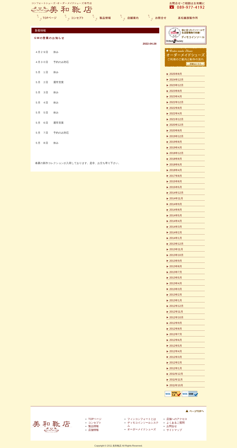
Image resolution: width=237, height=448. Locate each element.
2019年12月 (176, 136)
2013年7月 (175, 272)
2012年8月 (175, 328)
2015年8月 (175, 181)
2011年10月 (176, 385)
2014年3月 (175, 226)
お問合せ (171, 426)
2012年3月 (175, 356)
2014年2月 (175, 232)
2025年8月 (175, 73)
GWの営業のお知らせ (49, 37)
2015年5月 (175, 187)
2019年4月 (175, 147)
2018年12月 (176, 153)
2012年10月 (176, 317)
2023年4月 (175, 96)
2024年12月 (176, 79)
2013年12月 (176, 243)
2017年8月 (175, 175)
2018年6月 (175, 164)
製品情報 (93, 426)
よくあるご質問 (175, 422)
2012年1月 (175, 368)
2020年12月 (176, 124)
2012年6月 (175, 339)
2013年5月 (175, 277)
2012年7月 (175, 334)
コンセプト (94, 422)
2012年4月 (175, 351)
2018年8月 (175, 158)
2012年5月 (175, 345)
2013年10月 (176, 255)
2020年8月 (175, 130)
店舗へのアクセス (176, 418)
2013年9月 (175, 260)
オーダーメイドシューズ (141, 429)
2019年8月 (175, 141)
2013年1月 (175, 300)
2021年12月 (176, 119)
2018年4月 (175, 170)
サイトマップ (174, 429)
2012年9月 (175, 322)
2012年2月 (175, 362)
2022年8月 (175, 107)
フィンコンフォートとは (141, 418)
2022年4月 (175, 113)
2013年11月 (176, 249)
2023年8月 (175, 90)
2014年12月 (176, 192)
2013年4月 (175, 283)
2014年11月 (176, 198)
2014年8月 (175, 209)
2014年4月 (175, 220)
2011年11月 (176, 379)
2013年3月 (175, 289)
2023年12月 (176, 85)
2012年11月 (176, 311)
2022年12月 (176, 102)
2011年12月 (176, 373)
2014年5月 (175, 215)
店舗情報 (93, 429)
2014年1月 (175, 237)
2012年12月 (176, 305)
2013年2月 (175, 294)
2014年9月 (175, 204)
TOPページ (94, 418)
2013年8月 (175, 266)
